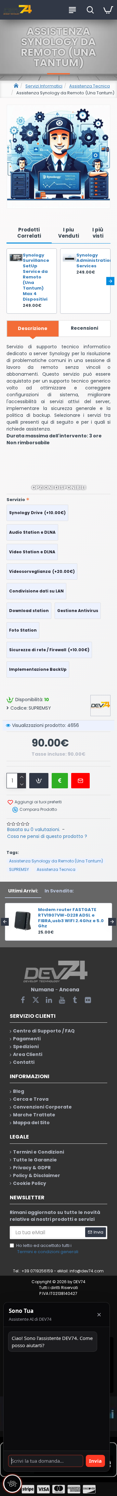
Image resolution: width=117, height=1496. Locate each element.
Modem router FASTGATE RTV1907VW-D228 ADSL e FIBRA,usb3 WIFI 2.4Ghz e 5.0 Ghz (71, 918)
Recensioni (84, 328)
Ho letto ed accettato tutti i (47, 1248)
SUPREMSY (19, 869)
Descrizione (32, 328)
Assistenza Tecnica (89, 86)
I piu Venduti (68, 232)
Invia (95, 1460)
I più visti (97, 232)
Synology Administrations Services (91, 261)
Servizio (15, 499)
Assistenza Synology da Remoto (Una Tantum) (56, 861)
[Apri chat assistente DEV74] (12, 1483)
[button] (7, 281)
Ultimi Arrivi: (23, 891)
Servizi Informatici (43, 86)
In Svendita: (59, 891)
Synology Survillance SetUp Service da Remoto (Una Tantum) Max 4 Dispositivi (36, 277)
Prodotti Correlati (29, 232)
